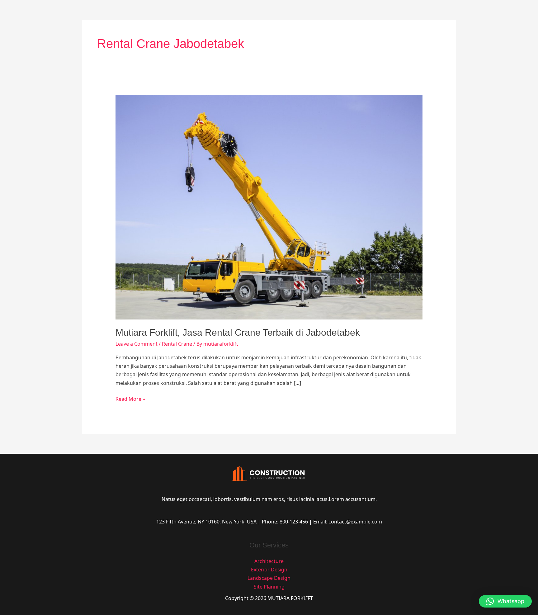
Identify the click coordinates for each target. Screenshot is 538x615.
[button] (505, 601)
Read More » (130, 398)
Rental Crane (177, 343)
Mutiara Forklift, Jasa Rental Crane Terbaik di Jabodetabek (238, 332)
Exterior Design (269, 569)
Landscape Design (269, 578)
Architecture (269, 561)
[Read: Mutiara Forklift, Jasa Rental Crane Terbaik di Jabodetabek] (269, 206)
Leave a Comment (137, 343)
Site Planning (269, 586)
